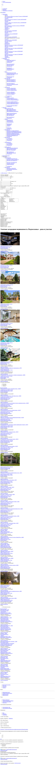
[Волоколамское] (4, 201)
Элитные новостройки (7, 701)
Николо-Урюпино (8, 23)
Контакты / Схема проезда (5, 729)
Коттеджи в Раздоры (11, 79)
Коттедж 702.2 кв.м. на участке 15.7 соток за (15, 19)
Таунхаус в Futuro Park (11, 88)
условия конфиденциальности (11, 749)
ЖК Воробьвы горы (11, 114)
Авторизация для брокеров (7, 10)
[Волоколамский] (3, 206)
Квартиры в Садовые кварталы (13, 130)
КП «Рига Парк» (8, 20)
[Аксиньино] (4, 204)
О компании (5, 8)
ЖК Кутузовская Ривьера (12, 113)
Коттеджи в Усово (11, 83)
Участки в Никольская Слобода (13, 102)
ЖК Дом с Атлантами (9, 46)
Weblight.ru (11, 718)
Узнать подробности (4, 251)
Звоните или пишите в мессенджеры (7, 763)
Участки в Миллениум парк (12, 103)
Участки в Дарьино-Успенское (13, 99)
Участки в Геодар (10, 97)
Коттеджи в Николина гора (12, 84)
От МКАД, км (13, 187)
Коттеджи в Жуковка (11, 81)
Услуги (4, 1)
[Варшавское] (4, 200)
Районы (6, 119)
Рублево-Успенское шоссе (12, 73)
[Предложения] (9, 190)
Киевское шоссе (10, 74)
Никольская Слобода (11, 60)
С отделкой (9, 138)
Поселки (7, 59)
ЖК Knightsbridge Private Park (12, 111)
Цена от (11, 176)
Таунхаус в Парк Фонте (11, 89)
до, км (11, 189)
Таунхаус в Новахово (11, 92)
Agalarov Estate (10, 61)
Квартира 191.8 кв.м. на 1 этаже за (14, 51)
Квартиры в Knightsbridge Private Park (14, 131)
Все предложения (3, 387)
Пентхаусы (7, 137)
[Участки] (9, 191)
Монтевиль (9, 66)
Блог (3, 712)
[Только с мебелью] (8, 196)
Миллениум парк (10, 64)
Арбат (8, 125)
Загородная (5, 58)
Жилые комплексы (9, 108)
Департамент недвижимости (6, 743)
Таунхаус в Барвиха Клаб (12, 90)
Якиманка (9, 123)
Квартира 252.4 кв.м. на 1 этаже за (14, 54)
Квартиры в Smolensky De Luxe (13, 133)
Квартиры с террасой (11, 168)
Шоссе (6, 71)
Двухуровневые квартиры (12, 169)
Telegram (5, 750)
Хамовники (10, 120)
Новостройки (8, 147)
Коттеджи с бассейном (12, 162)
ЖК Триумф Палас (10, 117)
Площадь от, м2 (13, 181)
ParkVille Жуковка (10, 68)
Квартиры (7, 129)
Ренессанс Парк (10, 65)
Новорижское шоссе (11, 72)
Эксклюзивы (5, 14)
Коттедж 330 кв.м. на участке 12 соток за (14, 25)
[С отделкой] (8, 194)
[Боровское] (4, 199)
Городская (4, 107)
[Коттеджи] (9, 192)
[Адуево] (4, 202)
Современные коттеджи (12, 158)
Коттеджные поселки (6, 684)
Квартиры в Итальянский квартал (13, 134)
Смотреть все (7, 28)
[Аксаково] (4, 203)
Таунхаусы (7, 87)
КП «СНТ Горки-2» (8, 31)
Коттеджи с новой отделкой (13, 159)
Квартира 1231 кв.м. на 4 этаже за (14, 45)
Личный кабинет (25, 729)
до (10, 182)
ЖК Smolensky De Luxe (11, 110)
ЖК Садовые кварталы (11, 109)
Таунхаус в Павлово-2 (11, 93)
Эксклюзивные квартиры (7, 708)
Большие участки (10, 163)
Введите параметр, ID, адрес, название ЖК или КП (19, 185)
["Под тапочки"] (8, 195)
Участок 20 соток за (11, 40)
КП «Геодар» (7, 34)
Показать (2, 216)
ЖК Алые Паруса (10, 115)
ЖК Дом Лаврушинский (11, 152)
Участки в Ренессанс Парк (12, 105)
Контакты (4, 9)
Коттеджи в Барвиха (11, 80)
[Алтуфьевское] (4, 198)
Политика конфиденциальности (16, 729)
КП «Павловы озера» (9, 17)
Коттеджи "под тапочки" (12, 160)
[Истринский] (3, 208)
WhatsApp (2, 750)
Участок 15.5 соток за (11, 33)
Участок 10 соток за (11, 30)
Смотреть (6, 18)
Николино (9, 62)
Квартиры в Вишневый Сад (12, 135)
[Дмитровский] (3, 207)
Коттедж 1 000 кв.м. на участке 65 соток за (15, 22)
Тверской (9, 124)
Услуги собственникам (7, 2)
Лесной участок (10, 164)
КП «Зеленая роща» (8, 26)
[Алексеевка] (4, 205)
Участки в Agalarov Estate (12, 101)
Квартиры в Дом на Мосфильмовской (14, 132)
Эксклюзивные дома (6, 707)
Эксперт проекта (3, 761)
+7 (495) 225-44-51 (17, 763)
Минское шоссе (10, 76)
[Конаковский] (3, 209)
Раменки (9, 127)
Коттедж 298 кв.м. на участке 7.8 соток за (17, 16)
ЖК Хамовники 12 (10, 151)
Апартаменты (8, 142)
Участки (6, 29)
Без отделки (9, 139)
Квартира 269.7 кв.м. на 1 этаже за (14, 48)
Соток (11, 183)
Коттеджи (7, 78)
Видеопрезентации (6, 155)
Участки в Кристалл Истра (12, 98)
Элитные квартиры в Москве (8, 700)
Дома (6, 15)
